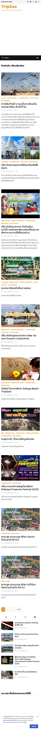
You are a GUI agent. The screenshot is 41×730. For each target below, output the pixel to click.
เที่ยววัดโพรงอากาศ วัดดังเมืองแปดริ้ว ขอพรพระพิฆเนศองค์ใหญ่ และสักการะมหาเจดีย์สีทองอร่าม (20, 229)
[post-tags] (35, 617)
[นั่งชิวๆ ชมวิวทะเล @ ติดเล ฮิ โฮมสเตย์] (7, 634)
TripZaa (9, 6)
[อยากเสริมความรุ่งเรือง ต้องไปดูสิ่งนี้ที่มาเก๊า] (7, 623)
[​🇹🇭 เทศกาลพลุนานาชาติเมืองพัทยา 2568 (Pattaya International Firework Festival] (7, 657)
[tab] (6, 617)
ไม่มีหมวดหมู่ (15, 533)
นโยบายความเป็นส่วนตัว (10, 720)
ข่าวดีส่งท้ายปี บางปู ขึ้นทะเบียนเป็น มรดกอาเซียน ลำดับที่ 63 (19, 105)
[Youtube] (30, 1)
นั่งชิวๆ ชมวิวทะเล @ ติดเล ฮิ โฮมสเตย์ (26, 635)
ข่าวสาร (3, 98)
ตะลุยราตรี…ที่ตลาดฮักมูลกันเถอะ (17, 439)
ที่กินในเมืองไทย (10, 433)
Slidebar (4, 162)
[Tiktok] (36, 1)
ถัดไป (19, 609)
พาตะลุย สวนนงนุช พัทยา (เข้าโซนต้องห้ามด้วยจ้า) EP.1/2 (18, 586)
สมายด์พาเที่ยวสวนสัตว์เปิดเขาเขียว (26, 672)
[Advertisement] (20, 33)
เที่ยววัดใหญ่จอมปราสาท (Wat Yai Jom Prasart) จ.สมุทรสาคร (18, 337)
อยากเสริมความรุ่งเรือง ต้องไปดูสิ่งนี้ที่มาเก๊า (26, 623)
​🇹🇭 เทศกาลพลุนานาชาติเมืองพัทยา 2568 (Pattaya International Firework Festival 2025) (27, 660)
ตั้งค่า (25, 722)
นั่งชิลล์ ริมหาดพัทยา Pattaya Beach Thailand (20, 390)
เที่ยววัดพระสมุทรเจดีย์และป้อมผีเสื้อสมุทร (19, 166)
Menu (6, 58)
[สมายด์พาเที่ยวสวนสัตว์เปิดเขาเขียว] (7, 672)
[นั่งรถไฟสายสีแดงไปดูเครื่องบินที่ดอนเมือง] (7, 645)
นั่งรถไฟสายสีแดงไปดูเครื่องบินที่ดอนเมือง (27, 646)
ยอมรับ (34, 726)
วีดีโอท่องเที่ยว (5, 221)
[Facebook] (27, 1)
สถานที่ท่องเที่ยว (12, 98)
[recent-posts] (15, 617)
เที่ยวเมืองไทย (5, 101)
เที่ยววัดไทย (24, 162)
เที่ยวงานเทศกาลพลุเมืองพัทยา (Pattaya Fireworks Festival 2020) (20, 487)
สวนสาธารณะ (34, 98)
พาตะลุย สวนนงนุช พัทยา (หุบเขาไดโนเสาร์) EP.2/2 (18, 538)
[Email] (38, 1)
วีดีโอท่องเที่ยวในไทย (17, 221)
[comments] (25, 617)
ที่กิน (2, 433)
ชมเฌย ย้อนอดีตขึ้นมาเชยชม (16, 288)
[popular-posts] (6, 617)
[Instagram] (33, 1)
